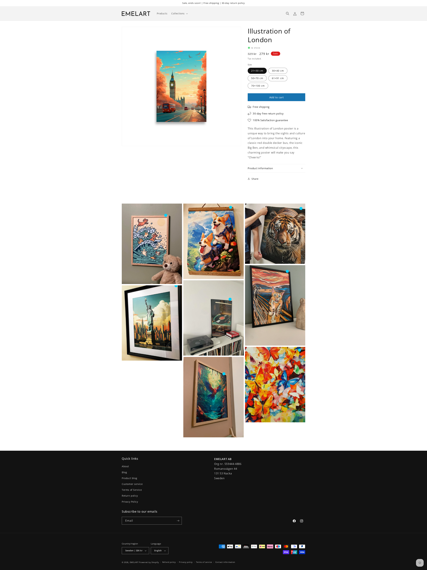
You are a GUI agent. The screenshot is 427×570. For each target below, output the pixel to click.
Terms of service (204, 562)
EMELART (134, 562)
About (125, 466)
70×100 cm (258, 85)
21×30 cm (257, 70)
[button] (179, 13)
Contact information (225, 562)
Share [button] (255, 178)
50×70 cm (257, 78)
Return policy (130, 495)
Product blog (129, 478)
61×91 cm (278, 78)
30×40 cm (278, 70)
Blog (124, 472)
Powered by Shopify (149, 562)
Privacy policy (186, 562)
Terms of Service (132, 489)
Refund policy (169, 562)
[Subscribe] (178, 521)
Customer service (132, 484)
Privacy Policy (130, 501)
